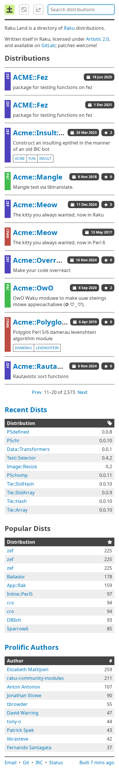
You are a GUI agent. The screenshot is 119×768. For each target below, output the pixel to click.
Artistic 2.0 (97, 39)
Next (82, 392)
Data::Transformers (28, 449)
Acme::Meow (35, 204)
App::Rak (16, 585)
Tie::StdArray (21, 492)
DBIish (14, 620)
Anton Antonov (23, 687)
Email (10, 762)
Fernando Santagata (29, 747)
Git (26, 762)
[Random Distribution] (24, 9)
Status (56, 762)
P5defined (18, 432)
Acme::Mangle (37, 177)
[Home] (9, 9)
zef (10, 550)
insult (45, 158)
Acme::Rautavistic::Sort (53, 366)
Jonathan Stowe (24, 695)
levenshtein (47, 347)
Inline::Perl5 (20, 594)
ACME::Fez (30, 77)
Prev (37, 392)
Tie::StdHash (20, 484)
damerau (23, 347)
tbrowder (17, 704)
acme (20, 158)
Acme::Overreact (42, 260)
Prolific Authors (32, 647)
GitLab (48, 45)
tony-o (14, 721)
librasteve (17, 739)
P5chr (13, 440)
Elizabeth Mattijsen (28, 669)
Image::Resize (22, 466)
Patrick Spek (20, 730)
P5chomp (17, 475)
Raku (69, 28)
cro (10, 602)
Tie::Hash (17, 501)
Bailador (16, 576)
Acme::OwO (33, 288)
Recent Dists (26, 409)
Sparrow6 (17, 628)
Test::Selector (21, 458)
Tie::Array (17, 510)
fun (32, 158)
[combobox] (81, 9)
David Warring (22, 713)
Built (96, 762)
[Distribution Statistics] (38, 9)
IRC (39, 762)
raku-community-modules (35, 678)
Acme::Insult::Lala (44, 132)
